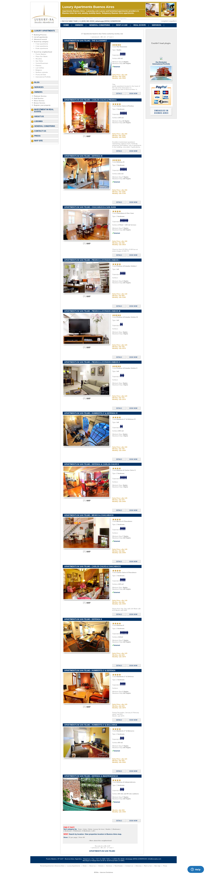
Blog (36, 82)
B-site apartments (42, 48)
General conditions (44, 126)
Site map (157, 866)
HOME (66, 25)
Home (85, 866)
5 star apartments (42, 44)
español (172, 21)
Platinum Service (40, 96)
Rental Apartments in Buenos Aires (52, 866)
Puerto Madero (41, 54)
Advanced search (40, 39)
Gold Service (38, 98)
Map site (38, 141)
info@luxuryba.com (154, 859)
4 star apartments (42, 46)
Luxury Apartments (73, 866)
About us (39, 116)
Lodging (38, 121)
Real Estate (119, 866)
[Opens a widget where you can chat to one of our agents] (195, 869)
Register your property (42, 105)
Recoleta (39, 59)
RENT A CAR (121, 25)
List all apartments (41, 37)
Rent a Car (148, 866)
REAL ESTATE (140, 25)
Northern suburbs (42, 72)
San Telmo (39, 61)
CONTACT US (69, 29)
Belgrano (39, 70)
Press (37, 136)
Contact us (40, 131)
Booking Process (40, 35)
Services (38, 87)
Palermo (38, 65)
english (165, 21)
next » (111, 37)
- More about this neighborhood (100, 840)
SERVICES (156, 25)
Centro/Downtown (42, 63)
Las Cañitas (40, 68)
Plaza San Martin (42, 56)
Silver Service (39, 100)
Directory (138, 866)
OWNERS (79, 25)
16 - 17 (106, 37)
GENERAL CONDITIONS (99, 25)
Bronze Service (39, 103)
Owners (101, 866)
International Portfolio (43, 77)
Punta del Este (41, 74)
